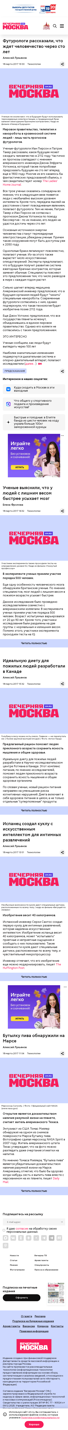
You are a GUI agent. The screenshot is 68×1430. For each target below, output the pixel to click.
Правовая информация (34, 1331)
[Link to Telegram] (44, 1238)
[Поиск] (55, 26)
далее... (30, 364)
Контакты (57, 1326)
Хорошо (34, 1424)
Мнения (14, 1265)
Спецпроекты (42, 1265)
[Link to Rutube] (59, 1238)
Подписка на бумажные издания (33, 1321)
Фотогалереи (17, 1270)
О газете (26, 1316)
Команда (42, 1326)
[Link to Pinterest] (5, 1245)
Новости (14, 1256)
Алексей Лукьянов (15, 57)
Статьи (13, 1260)
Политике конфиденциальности (40, 1417)
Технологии (34, 64)
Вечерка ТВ (41, 1256)
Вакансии (29, 1326)
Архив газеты (41, 1260)
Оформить (22, 1297)
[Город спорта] (46, 26)
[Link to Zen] (28, 1238)
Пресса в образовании (46, 1270)
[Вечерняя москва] (34, 1346)
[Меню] (62, 26)
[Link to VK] (13, 1238)
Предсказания (15, 370)
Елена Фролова (13, 504)
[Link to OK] (21, 1238)
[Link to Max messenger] (5, 1238)
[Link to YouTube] (36, 1238)
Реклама (40, 1316)
